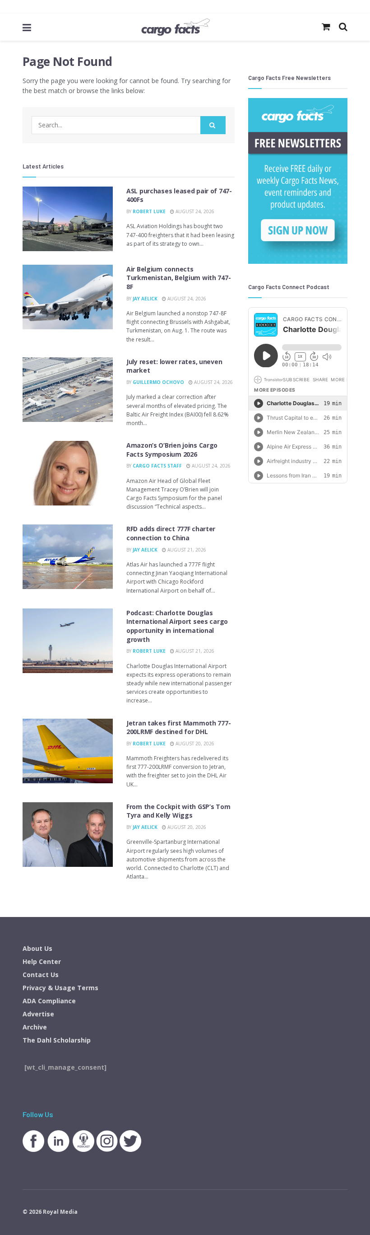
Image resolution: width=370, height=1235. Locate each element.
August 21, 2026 (186, 550)
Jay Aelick (145, 298)
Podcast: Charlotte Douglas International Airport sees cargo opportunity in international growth (177, 626)
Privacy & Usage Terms (60, 987)
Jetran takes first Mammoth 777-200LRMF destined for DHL (178, 727)
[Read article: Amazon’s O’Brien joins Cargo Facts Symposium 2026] (68, 473)
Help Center (42, 961)
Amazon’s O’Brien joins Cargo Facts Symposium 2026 (171, 449)
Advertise (38, 1014)
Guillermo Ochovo (158, 382)
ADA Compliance (49, 1000)
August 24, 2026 (194, 211)
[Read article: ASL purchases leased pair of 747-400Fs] (68, 219)
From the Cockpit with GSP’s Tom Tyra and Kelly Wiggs (178, 811)
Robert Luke (149, 211)
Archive (35, 1027)
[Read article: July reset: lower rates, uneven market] (68, 389)
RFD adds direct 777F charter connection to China (170, 533)
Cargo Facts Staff (157, 466)
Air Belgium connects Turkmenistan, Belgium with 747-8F (178, 278)
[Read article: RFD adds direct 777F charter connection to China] (68, 556)
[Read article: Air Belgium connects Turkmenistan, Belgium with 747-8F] (68, 297)
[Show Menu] (27, 27)
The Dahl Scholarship (57, 1040)
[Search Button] (213, 125)
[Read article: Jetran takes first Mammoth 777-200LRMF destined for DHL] (68, 751)
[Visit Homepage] (175, 27)
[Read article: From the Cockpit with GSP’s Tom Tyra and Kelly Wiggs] (68, 834)
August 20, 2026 (194, 743)
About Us (37, 948)
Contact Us (41, 974)
